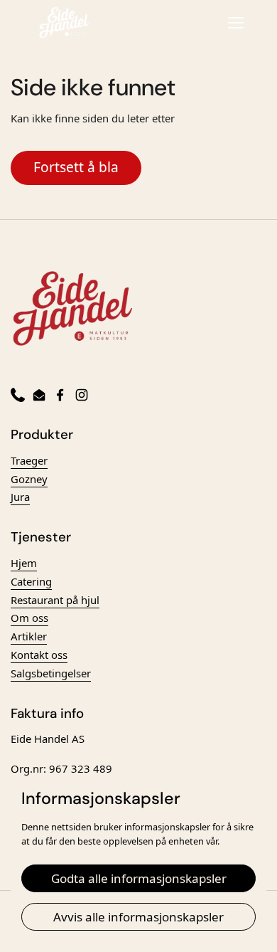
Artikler (29, 636)
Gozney (29, 479)
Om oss (29, 617)
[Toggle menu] (235, 22)
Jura (20, 497)
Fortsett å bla (76, 167)
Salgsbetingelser (51, 673)
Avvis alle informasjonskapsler (138, 917)
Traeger (29, 460)
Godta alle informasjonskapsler (139, 878)
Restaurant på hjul (55, 600)
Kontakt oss (39, 654)
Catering (31, 581)
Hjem (24, 563)
